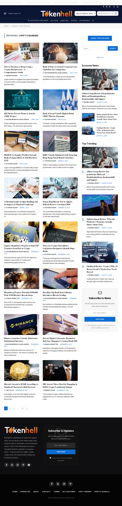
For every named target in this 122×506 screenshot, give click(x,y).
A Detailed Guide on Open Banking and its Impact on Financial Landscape (21, 203)
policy (70, 458)
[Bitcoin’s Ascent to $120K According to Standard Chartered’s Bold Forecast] (21, 370)
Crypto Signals (102, 492)
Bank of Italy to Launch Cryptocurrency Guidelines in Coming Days (60, 68)
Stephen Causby (50, 119)
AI (93, 20)
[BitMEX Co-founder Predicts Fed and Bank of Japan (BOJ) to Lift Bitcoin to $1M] (21, 141)
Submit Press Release (100, 38)
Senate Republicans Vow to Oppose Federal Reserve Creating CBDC (58, 203)
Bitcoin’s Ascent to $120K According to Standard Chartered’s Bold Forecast (21, 385)
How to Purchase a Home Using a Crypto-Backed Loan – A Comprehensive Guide (18, 69)
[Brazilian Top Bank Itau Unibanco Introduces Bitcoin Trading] (60, 278)
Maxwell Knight (89, 102)
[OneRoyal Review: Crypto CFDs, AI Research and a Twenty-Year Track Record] (88, 130)
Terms (57, 492)
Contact (46, 492)
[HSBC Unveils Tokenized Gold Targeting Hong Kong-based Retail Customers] (60, 141)
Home (15, 492)
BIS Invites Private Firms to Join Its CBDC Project (19, 115)
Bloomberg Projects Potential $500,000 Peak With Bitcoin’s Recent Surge (21, 293)
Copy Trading (84, 492)
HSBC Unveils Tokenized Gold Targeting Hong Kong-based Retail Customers (60, 156)
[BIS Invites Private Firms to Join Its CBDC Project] (21, 99)
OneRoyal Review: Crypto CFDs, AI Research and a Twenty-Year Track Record (106, 130)
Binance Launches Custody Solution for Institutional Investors (21, 339)
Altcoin (54, 20)
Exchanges (85, 20)
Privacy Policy (97, 328)
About (36, 492)
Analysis (64, 20)
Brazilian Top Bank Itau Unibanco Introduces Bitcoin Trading (57, 293)
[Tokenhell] (56, 13)
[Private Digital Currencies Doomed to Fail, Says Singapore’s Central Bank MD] (60, 324)
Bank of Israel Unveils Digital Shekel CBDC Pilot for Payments (58, 115)
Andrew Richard (12, 75)
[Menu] (5, 13)
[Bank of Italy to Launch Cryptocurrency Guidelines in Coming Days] (60, 53)
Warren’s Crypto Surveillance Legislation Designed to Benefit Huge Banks (59, 248)
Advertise (25, 492)
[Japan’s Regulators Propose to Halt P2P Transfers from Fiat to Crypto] (21, 231)
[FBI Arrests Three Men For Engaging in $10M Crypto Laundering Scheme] (60, 370)
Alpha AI (100, 57)
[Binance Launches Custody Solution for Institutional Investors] (21, 324)
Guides (74, 20)
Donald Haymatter (13, 298)
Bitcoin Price (69, 492)
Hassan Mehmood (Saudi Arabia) (56, 73)
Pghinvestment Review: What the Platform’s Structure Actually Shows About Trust (107, 116)
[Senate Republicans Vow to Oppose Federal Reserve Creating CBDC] (60, 187)
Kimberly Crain (50, 390)
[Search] (117, 6)
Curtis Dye (10, 390)
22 (22, 408)
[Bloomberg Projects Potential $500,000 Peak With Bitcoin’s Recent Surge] (21, 278)
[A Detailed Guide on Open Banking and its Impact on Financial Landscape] (21, 187)
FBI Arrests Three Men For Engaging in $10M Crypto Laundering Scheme (60, 385)
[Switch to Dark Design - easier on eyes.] (114, 7)
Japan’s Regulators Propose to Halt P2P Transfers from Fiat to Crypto (21, 247)
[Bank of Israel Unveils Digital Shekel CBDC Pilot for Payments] (60, 99)
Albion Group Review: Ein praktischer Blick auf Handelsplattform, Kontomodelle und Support (98, 96)
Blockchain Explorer (38, 20)
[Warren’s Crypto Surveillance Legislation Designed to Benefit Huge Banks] (60, 231)
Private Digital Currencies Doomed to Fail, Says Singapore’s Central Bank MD (60, 339)
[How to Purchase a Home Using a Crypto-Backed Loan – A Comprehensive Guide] (21, 53)
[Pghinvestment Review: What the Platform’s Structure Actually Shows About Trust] (88, 117)
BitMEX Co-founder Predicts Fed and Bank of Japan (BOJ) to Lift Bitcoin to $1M (20, 158)
